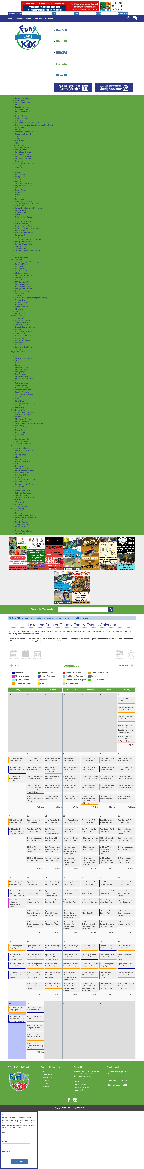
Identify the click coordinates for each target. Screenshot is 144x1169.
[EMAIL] (131, 654)
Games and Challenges (23, 201)
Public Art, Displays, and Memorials (27, 228)
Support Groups (21, 165)
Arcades (18, 172)
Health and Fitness (22, 468)
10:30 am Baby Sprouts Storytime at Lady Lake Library (107, 798)
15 (119, 816)
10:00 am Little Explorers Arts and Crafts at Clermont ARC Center (88, 799)
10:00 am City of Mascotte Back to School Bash (124, 798)
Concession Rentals (22, 324)
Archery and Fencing (22, 448)
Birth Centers (20, 266)
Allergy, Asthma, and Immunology (27, 262)
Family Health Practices (23, 289)
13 (82, 816)
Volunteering (19, 407)
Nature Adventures (22, 224)
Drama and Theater (22, 367)
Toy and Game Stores (23, 443)
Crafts (17, 363)
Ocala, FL (78, 1081)
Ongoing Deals (20, 520)
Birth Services (20, 268)
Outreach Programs (22, 385)
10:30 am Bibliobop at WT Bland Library (35, 859)
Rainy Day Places (21, 230)
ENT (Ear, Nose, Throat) (24, 282)
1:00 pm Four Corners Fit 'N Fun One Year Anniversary (17, 975)
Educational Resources (23, 109)
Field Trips (19, 192)
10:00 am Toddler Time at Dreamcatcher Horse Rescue (35, 913)
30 (10, 1003)
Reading (18, 129)
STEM (17, 399)
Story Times (19, 401)
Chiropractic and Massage (24, 275)
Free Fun (18, 197)
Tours (17, 253)
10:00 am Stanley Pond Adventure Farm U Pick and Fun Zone (17, 769)
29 (119, 941)
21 (101, 878)
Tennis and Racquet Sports (25, 497)
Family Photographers (23, 154)
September (123, 665)
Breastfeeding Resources (24, 271)
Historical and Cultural (23, 376)
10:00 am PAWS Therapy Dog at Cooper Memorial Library (106, 850)
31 (28, 1003)
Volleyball (18, 499)
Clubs (17, 360)
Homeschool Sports (22, 473)
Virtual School (20, 141)
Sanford (98, 13)
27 (82, 941)
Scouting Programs (22, 392)
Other (93, 676)
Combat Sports (20, 459)
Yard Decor (19, 349)
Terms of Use (47, 1075)
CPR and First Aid (21, 277)
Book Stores (19, 416)
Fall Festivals (20, 511)
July (17, 665)
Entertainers (19, 329)
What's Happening (17, 508)
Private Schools (20, 127)
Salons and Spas (21, 235)
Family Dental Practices (23, 286)
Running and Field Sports (24, 484)
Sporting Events (22, 680)
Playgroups (19, 161)
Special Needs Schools (23, 134)
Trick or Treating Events (23, 531)
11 (46, 816)
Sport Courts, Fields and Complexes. (28, 239)
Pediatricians (19, 304)
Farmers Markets (21, 428)
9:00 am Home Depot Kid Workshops (125, 718)
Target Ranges (20, 248)
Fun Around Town (17, 167)
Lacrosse (18, 477)
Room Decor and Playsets (24, 437)
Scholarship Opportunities (24, 132)
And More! (79, 1090)
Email (4, 1132)
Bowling (18, 179)
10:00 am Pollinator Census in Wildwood (107, 912)
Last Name (6, 1151)
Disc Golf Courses (21, 188)
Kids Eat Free (20, 432)
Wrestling (18, 504)
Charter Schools (21, 105)
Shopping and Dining (18, 410)
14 (101, 816)
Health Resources (17, 259)
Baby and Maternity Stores (24, 412)
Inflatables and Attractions (24, 336)
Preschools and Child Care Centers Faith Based (32, 123)
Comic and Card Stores (23, 421)
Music (17, 381)
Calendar (19, 18)
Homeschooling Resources (24, 156)
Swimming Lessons (22, 495)
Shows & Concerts (23, 676)
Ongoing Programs (23, 683)
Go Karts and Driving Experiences (27, 203)
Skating (17, 237)
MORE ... (131, 745)
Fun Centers (19, 199)
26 (64, 941)
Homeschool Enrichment (24, 378)
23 (10, 941)
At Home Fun (20, 174)
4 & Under (18, 354)
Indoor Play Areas (21, 212)
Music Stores (19, 434)
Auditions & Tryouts (74, 676)
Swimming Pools (21, 246)
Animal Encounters (22, 170)
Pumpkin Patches (21, 522)
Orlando (76, 13)
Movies (17, 219)
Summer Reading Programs (25, 403)
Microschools (20, 120)
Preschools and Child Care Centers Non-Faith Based (34, 125)
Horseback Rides (21, 210)
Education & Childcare (18, 100)
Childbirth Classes (21, 273)
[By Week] (26, 654)
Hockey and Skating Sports (24, 470)
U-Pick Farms (20, 533)
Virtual (17, 405)
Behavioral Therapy (22, 264)
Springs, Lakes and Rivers (24, 241)
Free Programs (20, 374)
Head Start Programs (22, 111)
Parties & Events (16, 316)
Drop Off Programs (22, 107)
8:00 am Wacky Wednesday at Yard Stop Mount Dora (70, 778)
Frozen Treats (20, 430)
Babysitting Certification (23, 358)
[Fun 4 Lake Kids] (28, 37)
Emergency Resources (23, 147)
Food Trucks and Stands (24, 331)
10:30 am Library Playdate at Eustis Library (106, 975)
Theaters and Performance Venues (27, 250)
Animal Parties (20, 318)
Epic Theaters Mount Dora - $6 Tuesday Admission (52, 787)
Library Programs (47, 676)
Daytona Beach (123, 13)
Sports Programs (17, 446)
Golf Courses (20, 206)
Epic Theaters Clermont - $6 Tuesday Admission (52, 769)
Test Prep (18, 136)
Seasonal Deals (20, 526)
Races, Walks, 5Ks (73, 673)
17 (28, 878)
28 (101, 941)
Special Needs (46, 673)
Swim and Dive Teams (23, 493)
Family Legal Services (23, 152)
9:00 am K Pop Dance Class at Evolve (108, 777)
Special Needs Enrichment (24, 394)
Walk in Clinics (20, 313)
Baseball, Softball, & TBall (24, 450)
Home (10, 18)
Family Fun (20, 673)
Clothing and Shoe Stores (24, 419)
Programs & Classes (18, 351)
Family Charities (21, 150)
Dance (17, 365)
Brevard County (81, 1084)
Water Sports (19, 502)
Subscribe (19, 1162)
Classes (43, 680)
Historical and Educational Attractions (28, 208)
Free (42, 683)
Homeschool (19, 114)
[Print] (119, 654)
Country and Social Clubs (24, 183)
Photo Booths (20, 345)
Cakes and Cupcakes (22, 322)
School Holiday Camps (23, 98)
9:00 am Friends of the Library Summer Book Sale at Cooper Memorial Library (125, 729)
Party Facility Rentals (22, 340)
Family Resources (17, 145)
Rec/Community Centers (24, 233)
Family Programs (21, 372)
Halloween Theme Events (24, 515)
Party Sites (19, 342)
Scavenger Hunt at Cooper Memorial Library (124, 831)
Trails (17, 255)
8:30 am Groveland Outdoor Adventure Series (125, 778)
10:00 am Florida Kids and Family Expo (17, 965)
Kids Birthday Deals (22, 338)
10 (28, 816)
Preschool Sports (21, 482)
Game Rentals (20, 333)
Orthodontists (20, 300)
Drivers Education (21, 369)
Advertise (38, 18)
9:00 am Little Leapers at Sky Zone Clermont (90, 777)
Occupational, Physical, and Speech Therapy (31, 298)
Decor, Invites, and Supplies (25, 327)
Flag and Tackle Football (24, 461)
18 (46, 878)
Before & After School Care (24, 102)
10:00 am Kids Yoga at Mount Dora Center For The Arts (126, 986)
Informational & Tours (100, 673)
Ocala (54, 13)
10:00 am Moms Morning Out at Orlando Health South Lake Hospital (71, 850)
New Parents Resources (23, 158)
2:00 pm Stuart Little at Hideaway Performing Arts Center (16, 903)
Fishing (17, 194)
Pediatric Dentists (21, 302)
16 (10, 878)
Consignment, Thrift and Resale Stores (29, 423)
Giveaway (49, 18)
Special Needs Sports (22, 490)
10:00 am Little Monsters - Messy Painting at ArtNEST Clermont (70, 861)
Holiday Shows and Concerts (25, 517)
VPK (16, 143)
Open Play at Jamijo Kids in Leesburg (52, 759)
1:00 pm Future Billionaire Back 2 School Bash (15, 778)
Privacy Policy (47, 1077)
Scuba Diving (20, 486)
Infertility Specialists (22, 291)
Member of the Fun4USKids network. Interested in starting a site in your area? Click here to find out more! (88, 1073)
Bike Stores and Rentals (23, 414)
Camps (13, 96)
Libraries (18, 215)
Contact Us (46, 1083)
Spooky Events (20, 529)
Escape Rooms (20, 190)
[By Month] (14, 654)
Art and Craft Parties (22, 320)
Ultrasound (19, 309)
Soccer (17, 488)
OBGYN (18, 295)
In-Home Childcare (22, 116)
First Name (6, 1142)
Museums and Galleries (23, 221)
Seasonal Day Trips (22, 524)
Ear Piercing (19, 425)
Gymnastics (19, 466)
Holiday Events (97, 680)
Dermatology (19, 280)
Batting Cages (20, 176)
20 (82, 878)
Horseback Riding (21, 475)
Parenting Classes (21, 387)
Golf (16, 464)
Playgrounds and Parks (23, 226)
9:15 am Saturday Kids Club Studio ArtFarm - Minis (124, 739)
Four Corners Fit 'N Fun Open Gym (125, 700)
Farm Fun (18, 513)
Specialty (18, 396)
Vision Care (19, 311)
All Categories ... (73, 683)
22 (119, 878)
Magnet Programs (21, 118)
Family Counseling (21, 284)
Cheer (17, 457)
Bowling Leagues (21, 455)
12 (64, 816)
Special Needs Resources (24, 163)
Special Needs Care (22, 307)
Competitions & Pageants (76, 680)
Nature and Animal (21, 383)
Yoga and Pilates (21, 506)
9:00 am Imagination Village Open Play (125, 709)
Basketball (18, 452)
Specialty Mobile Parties (23, 347)
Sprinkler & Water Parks (23, 244)
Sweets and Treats (21, 441)
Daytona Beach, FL (82, 1087)
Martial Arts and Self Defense (25, 479)
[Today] (37, 654)
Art (16, 356)
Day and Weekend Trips (23, 185)
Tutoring (18, 138)
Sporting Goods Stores (23, 439)
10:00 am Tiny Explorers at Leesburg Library (35, 798)
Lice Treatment (20, 293)
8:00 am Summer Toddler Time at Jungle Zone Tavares (70, 787)
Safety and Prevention (23, 390)
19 (64, 878)
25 (46, 941)
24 (28, 941)
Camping (18, 181)
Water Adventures (21, 257)
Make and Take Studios (23, 217)
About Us (46, 1080)
